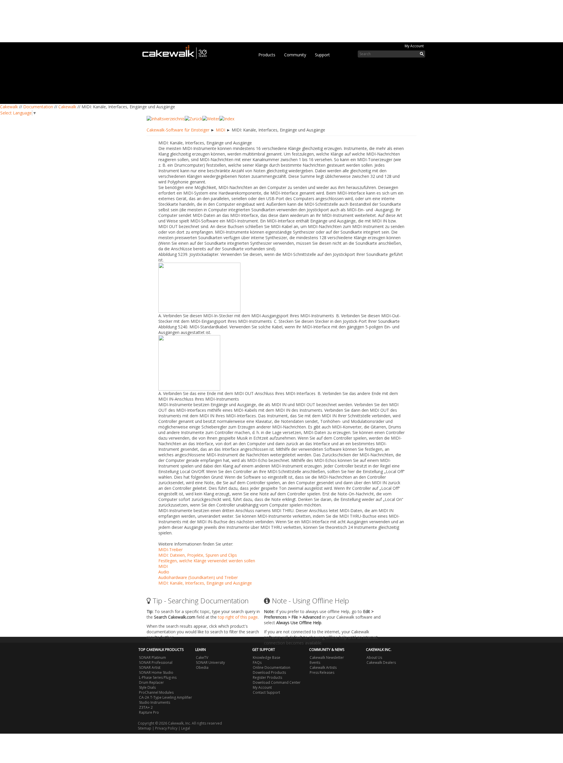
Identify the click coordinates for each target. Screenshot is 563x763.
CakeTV (202, 657)
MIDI (220, 130)
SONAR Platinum (152, 657)
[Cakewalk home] (177, 51)
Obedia (202, 667)
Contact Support (266, 692)
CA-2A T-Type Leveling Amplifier (165, 697)
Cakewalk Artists (323, 667)
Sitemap (144, 728)
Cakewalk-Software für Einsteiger (178, 130)
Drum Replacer (151, 682)
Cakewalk (9, 106)
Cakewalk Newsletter (327, 657)
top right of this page (238, 617)
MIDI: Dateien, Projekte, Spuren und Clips (197, 555)
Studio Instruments (154, 702)
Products (266, 55)
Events (315, 662)
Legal (185, 728)
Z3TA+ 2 (146, 707)
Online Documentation (271, 667)
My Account (414, 45)
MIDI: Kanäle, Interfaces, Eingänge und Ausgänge (205, 583)
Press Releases (322, 672)
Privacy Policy (166, 728)
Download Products (269, 672)
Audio (163, 572)
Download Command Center (277, 682)
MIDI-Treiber (170, 549)
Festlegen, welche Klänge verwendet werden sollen (206, 560)
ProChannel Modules (156, 692)
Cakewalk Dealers (381, 662)
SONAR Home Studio (156, 672)
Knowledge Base (266, 657)
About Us (374, 657)
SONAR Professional (155, 662)
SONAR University (210, 662)
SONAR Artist (149, 667)
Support (322, 55)
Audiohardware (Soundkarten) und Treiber (198, 577)
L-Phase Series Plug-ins (158, 677)
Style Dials (147, 687)
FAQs (257, 662)
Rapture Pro (149, 712)
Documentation (38, 106)
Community (295, 55)
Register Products (267, 677)
